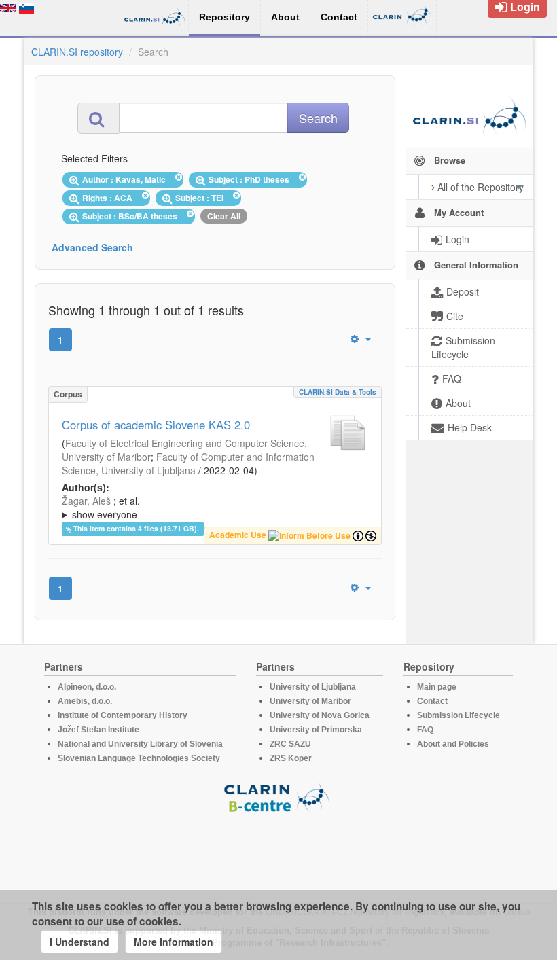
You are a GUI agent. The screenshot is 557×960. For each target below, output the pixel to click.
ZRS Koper (291, 758)
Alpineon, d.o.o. (87, 687)
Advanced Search (92, 247)
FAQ (425, 729)
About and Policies (453, 744)
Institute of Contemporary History (122, 715)
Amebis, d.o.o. (85, 701)
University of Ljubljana (313, 687)
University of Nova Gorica (320, 715)
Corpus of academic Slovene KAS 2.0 (156, 424)
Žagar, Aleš (86, 501)
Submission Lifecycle (458, 715)
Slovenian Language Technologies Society (139, 758)
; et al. (101, 507)
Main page (436, 687)
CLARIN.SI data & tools (337, 392)
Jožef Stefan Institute (98, 729)
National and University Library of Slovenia (140, 744)
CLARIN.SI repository (77, 51)
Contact (432, 701)
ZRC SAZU (290, 744)
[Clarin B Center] (278, 797)
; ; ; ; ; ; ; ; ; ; (210, 507)
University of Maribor (310, 701)
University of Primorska (316, 729)
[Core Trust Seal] (278, 852)
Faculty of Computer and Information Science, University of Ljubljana (188, 463)
